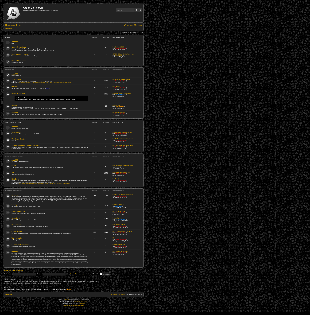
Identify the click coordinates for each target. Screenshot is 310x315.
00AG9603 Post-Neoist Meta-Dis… (123, 54)
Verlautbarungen (25, 82)
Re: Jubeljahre (117, 179)
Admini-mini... (17, 80)
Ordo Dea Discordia (56, 183)
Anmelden (7, 270)
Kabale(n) (15, 179)
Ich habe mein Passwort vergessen (77, 274)
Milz (13, 172)
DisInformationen (38, 82)
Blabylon (15, 112)
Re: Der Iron (116, 105)
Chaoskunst (16, 218)
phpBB (67, 299)
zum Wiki (15, 41)
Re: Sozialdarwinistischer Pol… (122, 132)
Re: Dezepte (116, 86)
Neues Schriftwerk (18, 93)
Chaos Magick (17, 231)
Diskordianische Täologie (14, 156)
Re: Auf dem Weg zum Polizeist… (123, 194)
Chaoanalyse (16, 225)
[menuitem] (18, 25)
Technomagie (17, 238)
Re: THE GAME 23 (118, 204)
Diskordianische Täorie (13, 122)
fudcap (117, 167)
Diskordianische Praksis (13, 191)
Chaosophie (16, 132)
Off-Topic (15, 87)
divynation (118, 206)
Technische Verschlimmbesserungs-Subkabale (59, 82)
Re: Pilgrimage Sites (118, 112)
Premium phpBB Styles (80, 301)
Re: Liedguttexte (117, 218)
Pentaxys (67, 183)
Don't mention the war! (20, 54)
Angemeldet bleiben (94, 274)
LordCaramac (119, 106)
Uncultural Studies (18, 139)
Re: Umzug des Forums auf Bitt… (123, 165)
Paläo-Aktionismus (19, 61)
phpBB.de (82, 303)
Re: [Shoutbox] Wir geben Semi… (123, 145)
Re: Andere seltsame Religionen (122, 139)
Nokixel (14, 105)
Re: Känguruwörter (118, 244)
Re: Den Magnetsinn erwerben (122, 231)
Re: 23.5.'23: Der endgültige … (122, 79)
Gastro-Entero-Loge (19, 47)
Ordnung (15, 251)
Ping (113, 238)
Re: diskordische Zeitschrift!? (122, 93)
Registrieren (18, 270)
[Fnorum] (14, 13)
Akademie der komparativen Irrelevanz (26, 146)
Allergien (15, 195)
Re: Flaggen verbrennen (120, 251)
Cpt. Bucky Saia (120, 94)
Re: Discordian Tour (118, 211)
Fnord (14, 166)
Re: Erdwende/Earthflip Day (121, 172)
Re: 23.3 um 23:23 (118, 47)
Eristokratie (9, 70)
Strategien (15, 205)
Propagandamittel (18, 211)
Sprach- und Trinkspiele (20, 245)
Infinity (68, 289)
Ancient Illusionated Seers (40, 183)
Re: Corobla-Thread (118, 224)
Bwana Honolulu (120, 48)
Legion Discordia (26, 183)
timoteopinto (118, 55)
